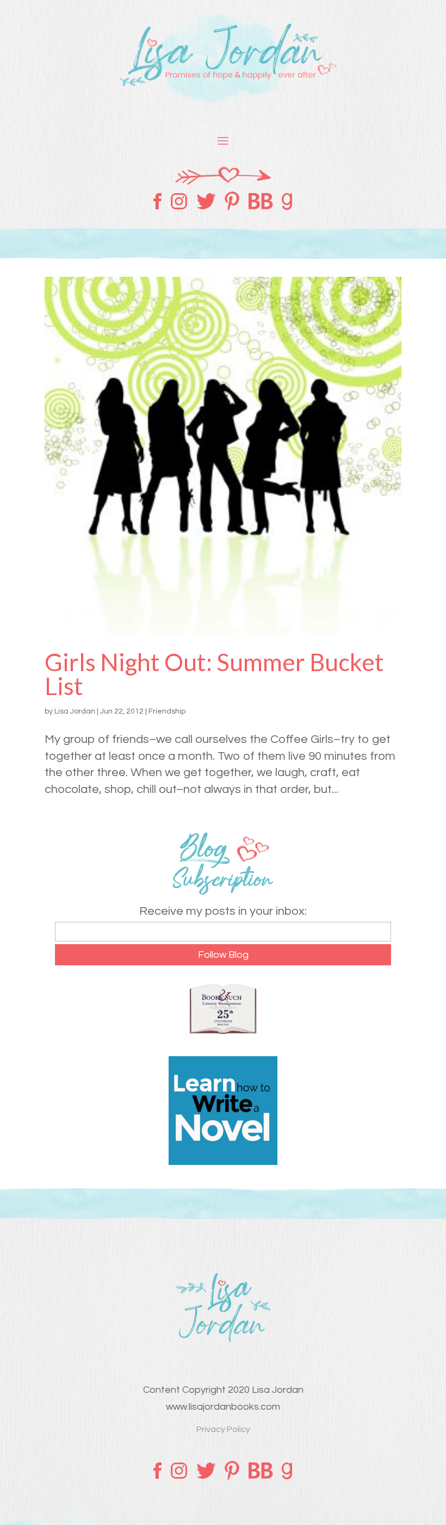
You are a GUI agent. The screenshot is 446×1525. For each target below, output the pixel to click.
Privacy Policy (223, 1429)
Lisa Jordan (74, 711)
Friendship (166, 711)
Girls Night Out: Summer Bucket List (214, 674)
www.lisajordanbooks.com (223, 1407)
